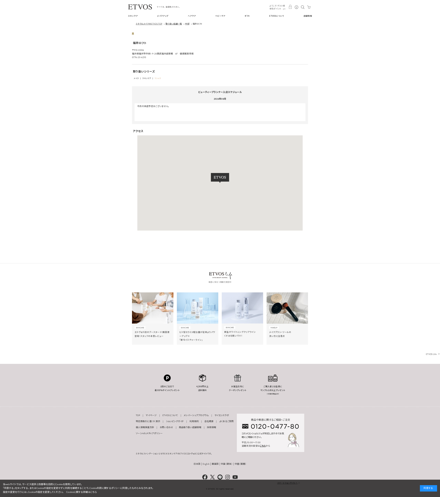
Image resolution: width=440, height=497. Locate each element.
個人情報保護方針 (145, 427)
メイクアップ (162, 15)
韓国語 (215, 464)
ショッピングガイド (175, 421)
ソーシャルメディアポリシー (149, 433)
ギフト (247, 15)
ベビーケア (220, 15)
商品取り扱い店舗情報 (190, 427)
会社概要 (208, 421)
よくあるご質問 (226, 421)
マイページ (151, 415)
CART (309, 7)
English (206, 464)
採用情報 (211, 427)
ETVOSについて (276, 15)
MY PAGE (290, 7)
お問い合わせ (166, 427)
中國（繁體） (240, 464)
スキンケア (133, 15)
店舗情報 (308, 15)
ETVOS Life (431, 354)
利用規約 (194, 421)
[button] (220, 178)
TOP (138, 415)
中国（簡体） (227, 464)
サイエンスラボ (221, 415)
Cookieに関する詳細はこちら (81, 492)
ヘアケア (192, 15)
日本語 (197, 464)
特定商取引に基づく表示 (148, 421)
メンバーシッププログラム (196, 415)
